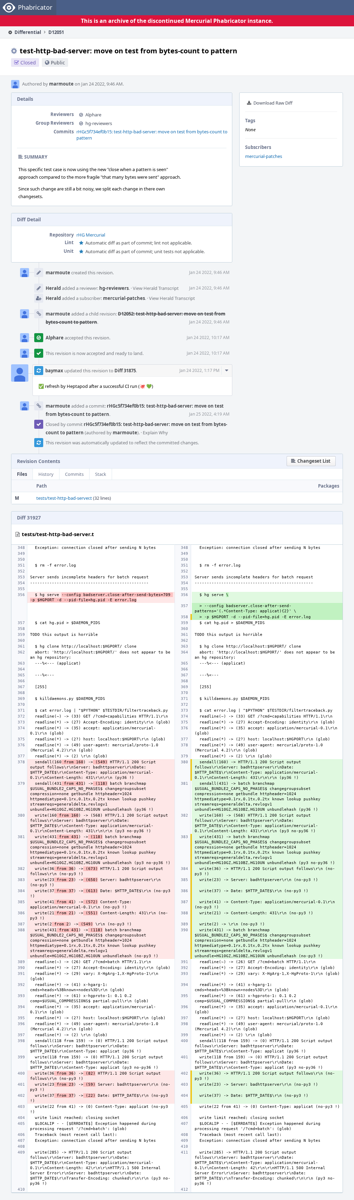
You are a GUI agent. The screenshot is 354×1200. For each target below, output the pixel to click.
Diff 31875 (125, 370)
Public (58, 62)
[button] (311, 461)
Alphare (93, 115)
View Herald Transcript (156, 288)
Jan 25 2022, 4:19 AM (209, 414)
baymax (54, 370)
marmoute (61, 84)
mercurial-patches (263, 156)
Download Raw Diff (272, 103)
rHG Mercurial (90, 235)
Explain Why (155, 432)
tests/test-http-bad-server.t (64, 498)
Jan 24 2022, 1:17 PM (199, 370)
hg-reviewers (98, 123)
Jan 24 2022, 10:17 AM (208, 337)
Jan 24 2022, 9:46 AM (209, 272)
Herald (53, 288)
